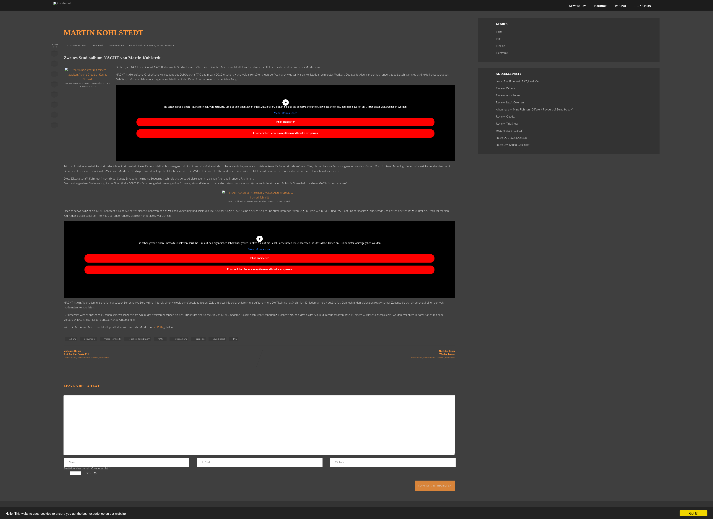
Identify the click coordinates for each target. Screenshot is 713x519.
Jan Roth (157, 327)
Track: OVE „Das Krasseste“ (512, 137)
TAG (235, 339)
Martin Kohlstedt (112, 339)
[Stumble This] (54, 95)
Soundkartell (219, 339)
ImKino (620, 5)
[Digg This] (54, 105)
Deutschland (135, 45)
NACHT (162, 339)
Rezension (170, 45)
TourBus (600, 5)
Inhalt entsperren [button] (285, 122)
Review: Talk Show (507, 123)
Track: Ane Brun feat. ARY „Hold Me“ (518, 81)
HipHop (500, 46)
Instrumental (149, 45)
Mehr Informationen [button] (285, 113)
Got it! (693, 513)
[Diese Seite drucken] (54, 126)
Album (72, 339)
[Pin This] (54, 75)
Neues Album (180, 339)
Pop (498, 39)
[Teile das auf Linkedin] (54, 85)
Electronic (502, 53)
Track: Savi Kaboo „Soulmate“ (513, 145)
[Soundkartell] (62, 3)
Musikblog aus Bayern (139, 339)
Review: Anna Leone (508, 95)
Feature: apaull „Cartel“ (509, 130)
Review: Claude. (505, 116)
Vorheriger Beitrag (76, 353)
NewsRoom (577, 5)
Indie (499, 31)
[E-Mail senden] (54, 115)
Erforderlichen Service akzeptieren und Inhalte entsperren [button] (285, 133)
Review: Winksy (505, 88)
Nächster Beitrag (447, 353)
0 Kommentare (116, 45)
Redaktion (642, 5)
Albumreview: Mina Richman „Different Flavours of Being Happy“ (534, 109)
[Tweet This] (54, 64)
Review (160, 45)
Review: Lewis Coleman (510, 102)
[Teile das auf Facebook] (54, 54)
